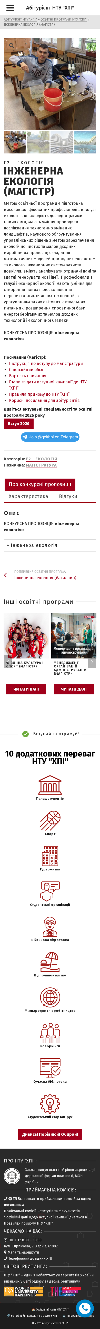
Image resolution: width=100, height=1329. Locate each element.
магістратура (41, 465)
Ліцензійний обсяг (27, 369)
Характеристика (28, 496)
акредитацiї (85, 1170)
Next (92, 661)
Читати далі (26, 689)
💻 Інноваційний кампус (78, 1315)
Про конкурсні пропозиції (40, 484)
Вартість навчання (27, 375)
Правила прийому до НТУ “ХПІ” (39, 394)
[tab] (40, 485)
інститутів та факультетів (58, 1211)
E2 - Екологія (41, 459)
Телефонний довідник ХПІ (30, 1258)
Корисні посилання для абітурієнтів (44, 400)
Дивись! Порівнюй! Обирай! (50, 1134)
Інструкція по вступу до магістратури (46, 363)
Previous (8, 661)
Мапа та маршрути (23, 1252)
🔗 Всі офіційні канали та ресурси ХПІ (31, 1315)
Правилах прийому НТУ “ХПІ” (28, 1223)
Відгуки (68, 496)
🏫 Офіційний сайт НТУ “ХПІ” (50, 1309)
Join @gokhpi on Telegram (53, 436)
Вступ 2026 (18, 423)
